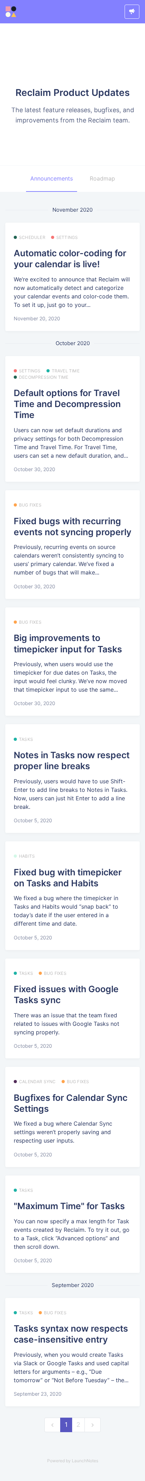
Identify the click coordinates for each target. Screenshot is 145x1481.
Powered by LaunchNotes (72, 1460)
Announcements (51, 178)
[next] (92, 1425)
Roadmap (102, 178)
